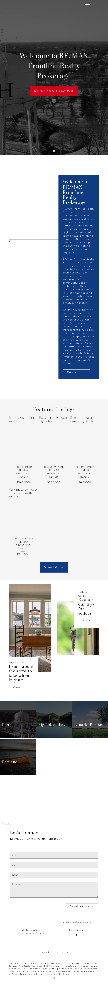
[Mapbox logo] (6, 823)
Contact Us (76, 372)
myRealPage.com (60, 952)
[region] (54, 804)
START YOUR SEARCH (54, 90)
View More (54, 567)
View (17, 687)
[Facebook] (54, 101)
